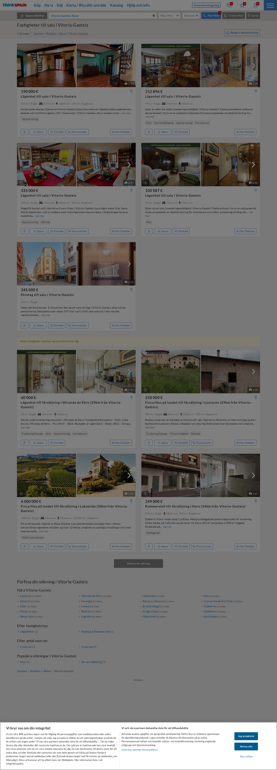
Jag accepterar (246, 736)
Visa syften (246, 756)
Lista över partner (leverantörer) (140, 749)
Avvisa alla (246, 746)
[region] (138, 746)
